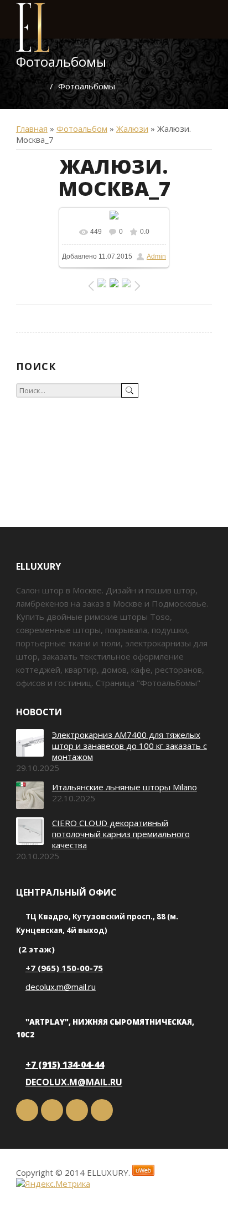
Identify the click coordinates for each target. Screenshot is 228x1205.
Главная (32, 128)
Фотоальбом (81, 128)
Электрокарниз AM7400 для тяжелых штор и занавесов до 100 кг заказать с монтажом (129, 745)
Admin (156, 256)
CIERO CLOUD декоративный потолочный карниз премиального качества (121, 833)
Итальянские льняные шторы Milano (124, 786)
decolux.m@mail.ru (60, 986)
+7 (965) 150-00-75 (64, 967)
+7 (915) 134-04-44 (64, 1064)
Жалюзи (132, 128)
